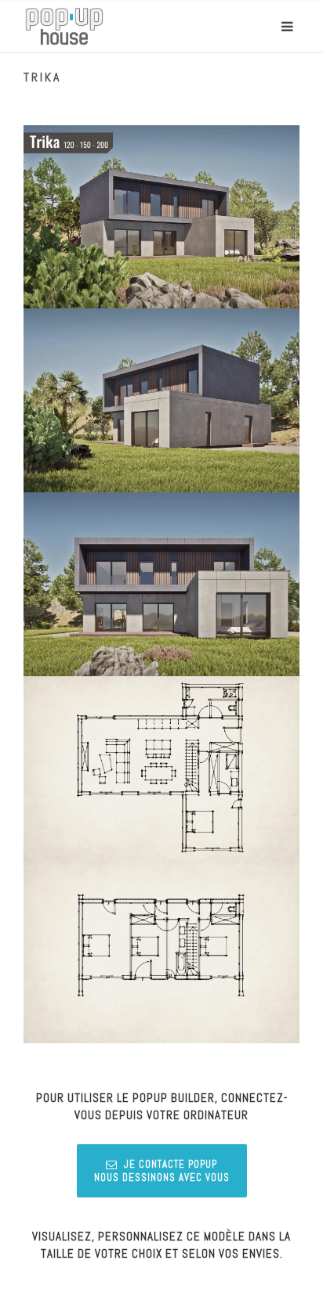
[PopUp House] (64, 26)
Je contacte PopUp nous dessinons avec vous (162, 1171)
